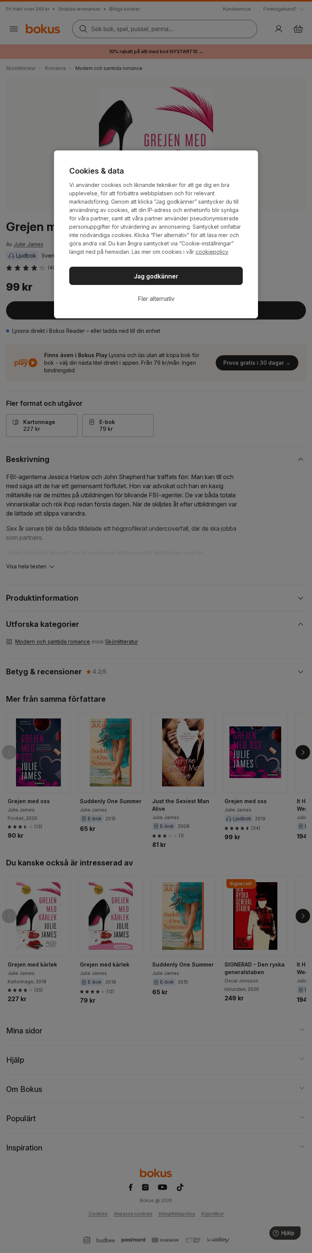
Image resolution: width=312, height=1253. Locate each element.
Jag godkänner (156, 276)
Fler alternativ (156, 298)
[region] (156, 234)
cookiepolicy (212, 251)
